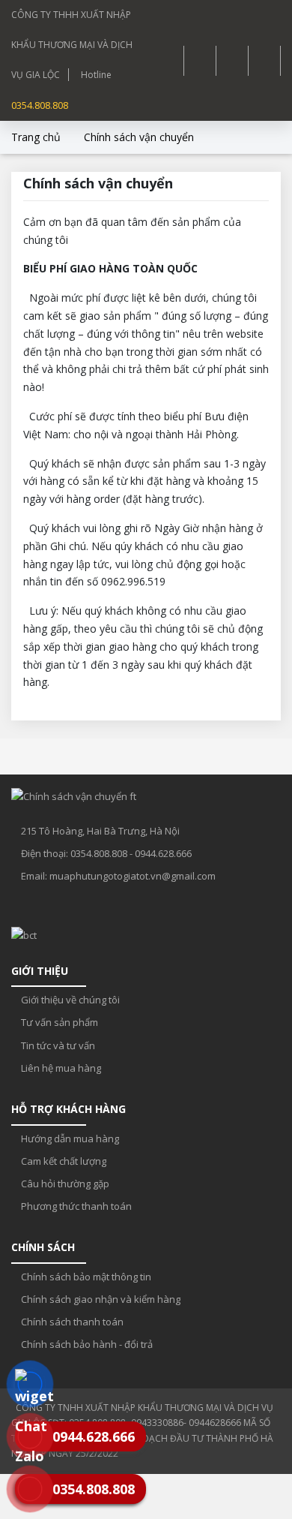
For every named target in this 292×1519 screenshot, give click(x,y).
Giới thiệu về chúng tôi (69, 999)
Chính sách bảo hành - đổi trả (86, 1344)
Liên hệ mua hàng (60, 1068)
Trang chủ (36, 137)
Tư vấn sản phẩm (58, 1022)
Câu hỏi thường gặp (64, 1183)
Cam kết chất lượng (62, 1161)
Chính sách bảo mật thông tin (85, 1276)
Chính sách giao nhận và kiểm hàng (99, 1299)
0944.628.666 (163, 853)
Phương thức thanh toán (75, 1206)
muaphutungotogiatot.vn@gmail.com (132, 876)
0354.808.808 (39, 105)
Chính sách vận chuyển (139, 137)
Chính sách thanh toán (71, 1321)
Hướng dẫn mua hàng (69, 1138)
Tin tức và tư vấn (57, 1045)
